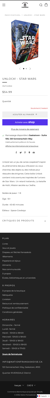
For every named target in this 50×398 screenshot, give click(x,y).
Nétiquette (7, 295)
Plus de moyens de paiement (25, 129)
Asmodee (7, 86)
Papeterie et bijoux (11, 261)
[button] (23, 68)
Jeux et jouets (9, 248)
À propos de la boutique (13, 291)
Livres (5, 244)
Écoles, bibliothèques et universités (19, 278)
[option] (25, 42)
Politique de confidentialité (15, 308)
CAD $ (30, 385)
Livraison (6, 299)
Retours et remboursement (15, 303)
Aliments (6, 265)
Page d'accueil (13, 15)
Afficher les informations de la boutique (21, 146)
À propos (6, 273)
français (17, 385)
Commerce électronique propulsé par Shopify (25, 392)
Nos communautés (11, 269)
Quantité (6, 101)
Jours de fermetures (12, 354)
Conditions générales (12, 312)
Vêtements (7, 256)
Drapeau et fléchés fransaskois (16, 252)
